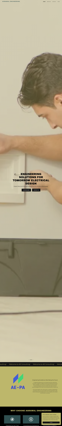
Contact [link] (54, 1)
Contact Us (36, 190)
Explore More (26, 190)
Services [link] (49, 1)
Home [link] (44, 1)
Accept (51, 422)
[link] (12, 1)
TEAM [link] (59, 1)
